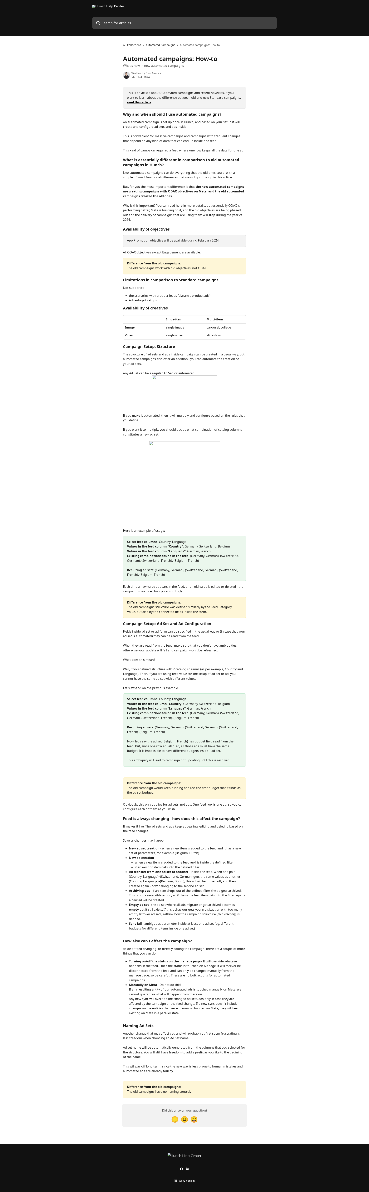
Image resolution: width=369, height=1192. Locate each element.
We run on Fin (187, 1180)
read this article (139, 102)
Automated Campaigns (160, 45)
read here (175, 205)
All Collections (132, 45)
